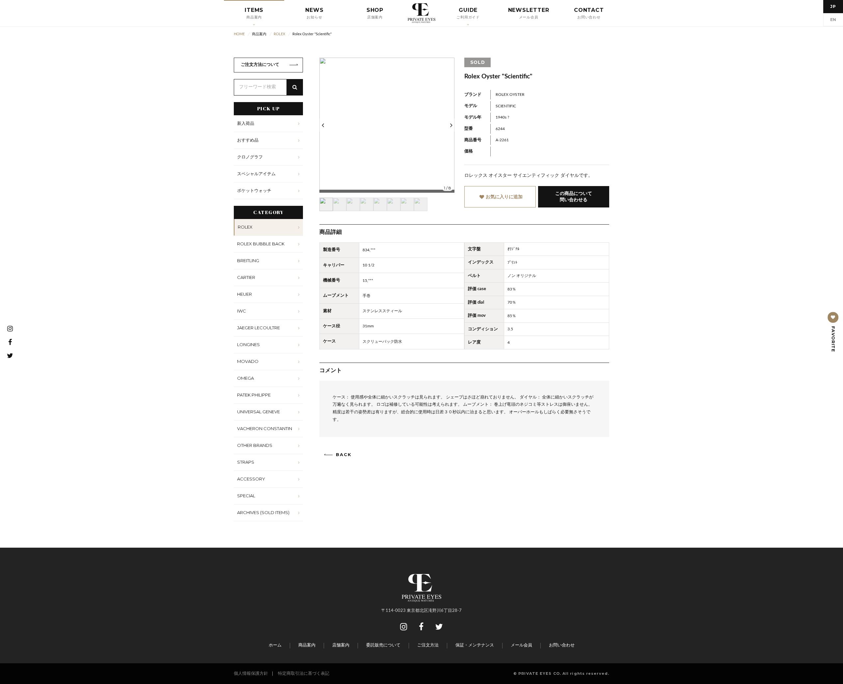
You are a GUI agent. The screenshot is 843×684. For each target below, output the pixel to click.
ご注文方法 (428, 645)
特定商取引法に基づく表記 (303, 673)
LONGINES (248, 344)
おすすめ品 (247, 140)
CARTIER (246, 277)
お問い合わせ (562, 645)
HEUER (244, 294)
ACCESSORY (251, 478)
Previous (322, 125)
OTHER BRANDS (254, 445)
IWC (241, 311)
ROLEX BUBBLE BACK (261, 243)
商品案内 (306, 645)
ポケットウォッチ (254, 190)
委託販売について (383, 645)
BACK (344, 454)
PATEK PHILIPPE (254, 394)
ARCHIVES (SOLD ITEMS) (263, 512)
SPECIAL (246, 495)
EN (833, 19)
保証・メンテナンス (474, 645)
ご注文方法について (260, 65)
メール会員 (521, 645)
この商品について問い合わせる (573, 196)
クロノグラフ (250, 156)
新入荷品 (245, 123)
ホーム (275, 645)
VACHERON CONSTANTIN (264, 428)
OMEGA (245, 378)
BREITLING (248, 260)
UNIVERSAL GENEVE (258, 411)
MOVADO (247, 361)
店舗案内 (340, 645)
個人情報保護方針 (251, 673)
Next (451, 125)
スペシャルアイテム (256, 173)
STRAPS (245, 462)
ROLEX (245, 227)
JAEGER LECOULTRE (258, 327)
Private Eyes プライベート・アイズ (421, 13)
